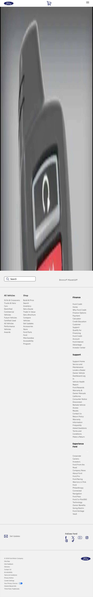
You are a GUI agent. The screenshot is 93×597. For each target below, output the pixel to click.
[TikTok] (73, 540)
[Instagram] (86, 537)
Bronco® (63, 280)
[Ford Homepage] (86, 559)
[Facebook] (66, 537)
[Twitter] (73, 537)
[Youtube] (80, 537)
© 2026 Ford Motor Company (13, 558)
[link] (7, 561)
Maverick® (73, 280)
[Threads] (66, 540)
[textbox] (20, 279)
